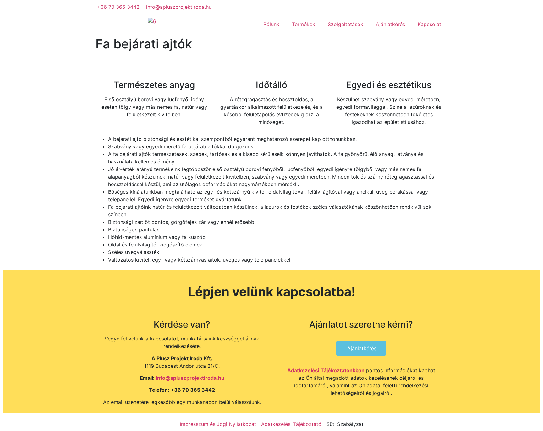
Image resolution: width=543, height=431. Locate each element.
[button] (361, 348)
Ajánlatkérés (390, 24)
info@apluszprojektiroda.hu (190, 378)
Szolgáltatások (345, 24)
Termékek (303, 24)
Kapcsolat (429, 24)
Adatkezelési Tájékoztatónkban (326, 370)
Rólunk (271, 24)
